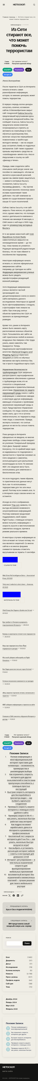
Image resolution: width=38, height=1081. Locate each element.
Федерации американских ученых (18, 272)
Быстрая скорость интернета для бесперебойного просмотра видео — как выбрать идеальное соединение (21, 798)
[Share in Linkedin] (18, 895)
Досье (8, 964)
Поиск (8, 938)
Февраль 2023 (11, 1009)
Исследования (11, 967)
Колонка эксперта (13, 970)
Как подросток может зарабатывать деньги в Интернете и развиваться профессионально (21, 829)
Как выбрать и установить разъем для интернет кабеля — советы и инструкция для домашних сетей (21, 852)
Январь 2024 (11, 1002)
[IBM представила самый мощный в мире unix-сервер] (19, 924)
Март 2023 (10, 1006)
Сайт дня (9, 984)
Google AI (7, 75)
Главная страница (9, 17)
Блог (8, 957)
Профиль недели (13, 980)
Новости (9, 974)
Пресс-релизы (12, 977)
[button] (4, 4)
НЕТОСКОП (19, 4)
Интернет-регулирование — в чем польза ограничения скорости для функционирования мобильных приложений (21, 866)
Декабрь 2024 (11, 999)
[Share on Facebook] (14, 895)
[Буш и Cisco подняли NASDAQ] (19, 908)
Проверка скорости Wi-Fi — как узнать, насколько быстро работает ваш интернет (21, 818)
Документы (10, 961)
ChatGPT (7, 70)
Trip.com (16, 505)
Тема (8, 987)
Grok (28, 70)
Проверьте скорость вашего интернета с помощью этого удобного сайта (21, 810)
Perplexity (19, 70)
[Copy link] (22, 895)
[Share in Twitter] (9, 895)
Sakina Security (25, 113)
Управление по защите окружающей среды (18, 391)
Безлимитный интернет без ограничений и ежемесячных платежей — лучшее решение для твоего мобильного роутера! (21, 880)
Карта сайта (8, 1071)
